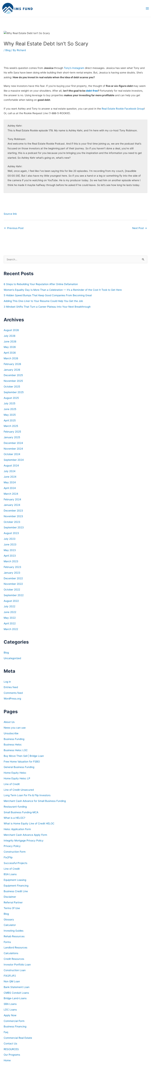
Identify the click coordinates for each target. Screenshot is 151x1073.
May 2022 (10, 617)
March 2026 (11, 358)
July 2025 (9, 403)
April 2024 (10, 488)
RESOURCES (11, 1049)
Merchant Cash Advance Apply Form (25, 834)
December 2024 (13, 443)
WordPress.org (12, 698)
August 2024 (11, 465)
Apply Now (10, 1015)
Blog (7, 50)
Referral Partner (13, 902)
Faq (6, 1032)
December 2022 (13, 578)
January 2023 (12, 572)
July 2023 (9, 538)
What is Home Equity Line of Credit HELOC (29, 823)
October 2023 (12, 521)
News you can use (15, 727)
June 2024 (10, 476)
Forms (7, 942)
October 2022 (12, 589)
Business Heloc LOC (16, 750)
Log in (7, 681)
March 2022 (11, 629)
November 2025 (13, 380)
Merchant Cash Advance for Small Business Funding (35, 800)
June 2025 (10, 409)
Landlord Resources (15, 947)
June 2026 (10, 341)
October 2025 (12, 386)
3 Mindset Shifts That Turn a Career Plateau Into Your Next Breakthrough (47, 306)
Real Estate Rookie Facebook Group (123, 108)
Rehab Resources (14, 936)
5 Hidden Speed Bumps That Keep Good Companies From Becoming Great (48, 295)
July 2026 (9, 335)
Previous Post (14, 228)
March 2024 (11, 493)
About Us (9, 722)
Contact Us (10, 1043)
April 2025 (10, 420)
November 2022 (13, 583)
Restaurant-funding (15, 806)
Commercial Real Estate (18, 1037)
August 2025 (11, 397)
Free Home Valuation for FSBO (22, 761)
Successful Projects (15, 863)
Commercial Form (14, 1021)
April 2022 (10, 623)
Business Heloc (13, 744)
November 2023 (13, 516)
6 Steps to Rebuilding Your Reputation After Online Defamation (41, 284)
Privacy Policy (12, 846)
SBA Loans (10, 1003)
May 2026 (10, 347)
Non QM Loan (12, 981)
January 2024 (12, 504)
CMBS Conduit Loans (16, 992)
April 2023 (10, 555)
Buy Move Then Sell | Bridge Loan (24, 755)
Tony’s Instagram (74, 68)
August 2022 (11, 600)
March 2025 (11, 425)
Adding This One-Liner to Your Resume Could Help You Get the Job (43, 301)
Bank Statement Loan (16, 987)
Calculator (10, 925)
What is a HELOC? (14, 817)
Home (7, 1060)
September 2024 (14, 459)
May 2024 (10, 482)
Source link (10, 213)
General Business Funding (19, 767)
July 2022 (9, 606)
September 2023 (14, 527)
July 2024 (9, 471)
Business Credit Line (16, 891)
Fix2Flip (8, 857)
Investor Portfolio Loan (17, 964)
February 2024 (12, 499)
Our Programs (12, 1054)
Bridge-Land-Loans (15, 998)
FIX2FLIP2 (10, 975)
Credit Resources (14, 958)
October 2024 (12, 454)
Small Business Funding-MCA (21, 812)
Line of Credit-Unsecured (19, 789)
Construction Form (15, 851)
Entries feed (11, 687)
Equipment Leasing (15, 879)
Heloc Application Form (17, 829)
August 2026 (11, 330)
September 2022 (14, 595)
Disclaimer (10, 896)
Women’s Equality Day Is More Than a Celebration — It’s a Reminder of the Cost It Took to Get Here (63, 289)
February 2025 (12, 431)
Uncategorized (12, 658)
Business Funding (14, 739)
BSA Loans (10, 874)
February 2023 (12, 567)
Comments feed (13, 692)
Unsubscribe (11, 733)
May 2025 (10, 414)
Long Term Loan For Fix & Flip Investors (27, 795)
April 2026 (10, 352)
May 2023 (10, 550)
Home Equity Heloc (15, 772)
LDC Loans (10, 1009)
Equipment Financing (16, 885)
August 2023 (11, 533)
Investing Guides (13, 930)
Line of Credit (12, 784)
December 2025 (13, 375)
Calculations (11, 953)
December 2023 (13, 510)
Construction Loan (15, 970)
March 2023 (11, 561)
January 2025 (12, 437)
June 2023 (10, 544)
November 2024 (13, 448)
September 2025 (14, 392)
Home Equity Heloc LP (17, 778)
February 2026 (12, 364)
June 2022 (10, 612)
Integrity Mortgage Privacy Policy (23, 840)
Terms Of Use (12, 908)
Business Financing (15, 1026)
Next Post (139, 228)
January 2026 (12, 369)
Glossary (9, 919)
